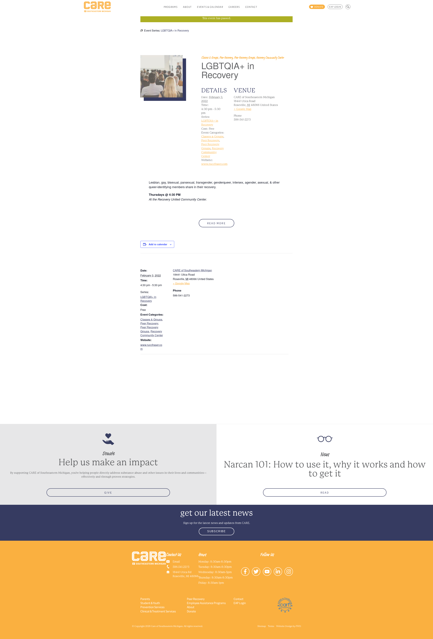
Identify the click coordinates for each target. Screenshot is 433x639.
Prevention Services (152, 607)
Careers (234, 7)
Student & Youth (150, 603)
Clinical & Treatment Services (158, 611)
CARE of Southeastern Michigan (192, 270)
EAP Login (335, 6)
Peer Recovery (210, 140)
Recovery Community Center (212, 152)
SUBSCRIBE (216, 531)
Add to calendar (158, 244)
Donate (191, 611)
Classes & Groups (212, 136)
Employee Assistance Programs (206, 603)
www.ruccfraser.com (214, 164)
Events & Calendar (210, 7)
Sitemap (261, 626)
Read (325, 492)
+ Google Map (242, 109)
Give (108, 492)
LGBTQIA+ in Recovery (148, 299)
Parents (145, 599)
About (187, 7)
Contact (251, 7)
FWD (298, 626)
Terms (271, 626)
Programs (171, 7)
